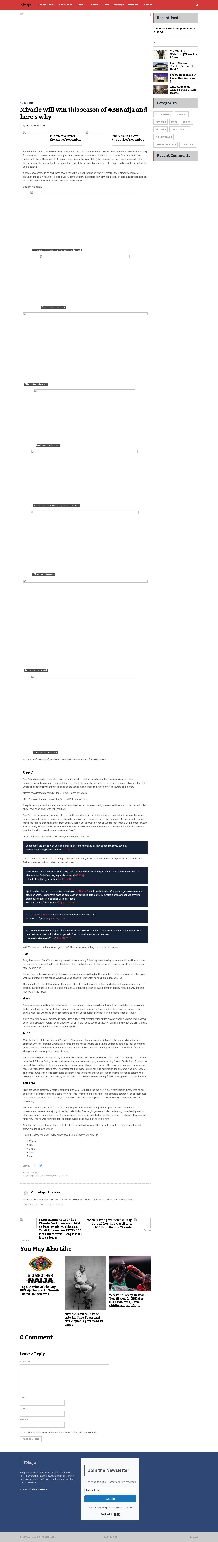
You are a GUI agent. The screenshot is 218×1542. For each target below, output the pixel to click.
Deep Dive (181, 114)
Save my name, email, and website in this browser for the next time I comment (60, 1432)
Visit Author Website (54, 1205)
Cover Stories (163, 114)
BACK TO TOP (110, 1537)
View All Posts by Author (33, 1205)
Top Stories (187, 144)
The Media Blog (179, 129)
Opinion (187, 122)
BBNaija (30, 1176)
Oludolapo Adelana (35, 126)
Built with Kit (110, 1514)
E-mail (23, 1408)
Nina (62, 1176)
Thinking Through (30, 1173)
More (174, 122)
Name (23, 1397)
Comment (25, 1362)
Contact (194, 1537)
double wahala (46, 1176)
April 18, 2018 (68, 849)
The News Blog (163, 137)
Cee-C (37, 1176)
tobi (66, 1176)
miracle (56, 1176)
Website (24, 1419)
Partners (160, 129)
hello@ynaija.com (39, 1489)
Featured (160, 122)
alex (24, 1176)
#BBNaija (80, 875)
